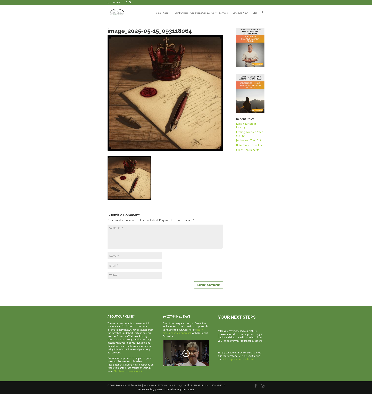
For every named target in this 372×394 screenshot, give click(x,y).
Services (223, 13)
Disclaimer (188, 389)
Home (158, 13)
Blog (255, 13)
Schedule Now (240, 13)
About (166, 13)
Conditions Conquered (202, 13)
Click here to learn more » (128, 371)
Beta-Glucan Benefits (249, 145)
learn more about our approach (183, 331)
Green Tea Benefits (247, 150)
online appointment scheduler (239, 359)
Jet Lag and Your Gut (248, 140)
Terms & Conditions (168, 389)
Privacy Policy (146, 389)
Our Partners (181, 13)
